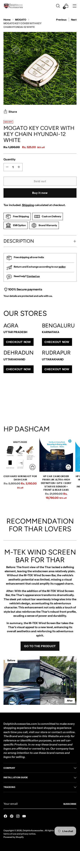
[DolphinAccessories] (13, 6)
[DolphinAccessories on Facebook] (5, 816)
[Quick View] (32, 467)
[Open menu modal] (74, 6)
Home (6, 19)
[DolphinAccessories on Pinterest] (12, 816)
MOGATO (20, 19)
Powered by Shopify (13, 837)
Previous (61, 19)
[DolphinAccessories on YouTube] (24, 816)
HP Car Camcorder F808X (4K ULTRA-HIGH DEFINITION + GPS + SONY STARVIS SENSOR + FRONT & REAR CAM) (56, 483)
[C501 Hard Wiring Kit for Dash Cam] (20, 455)
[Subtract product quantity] (18, 167)
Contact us (33, 276)
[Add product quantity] (7, 167)
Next (74, 19)
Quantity (9, 159)
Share (13, 111)
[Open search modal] (58, 6)
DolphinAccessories (33, 830)
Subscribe (70, 804)
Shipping (28, 205)
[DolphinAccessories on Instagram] (18, 816)
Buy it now (40, 193)
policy (62, 266)
